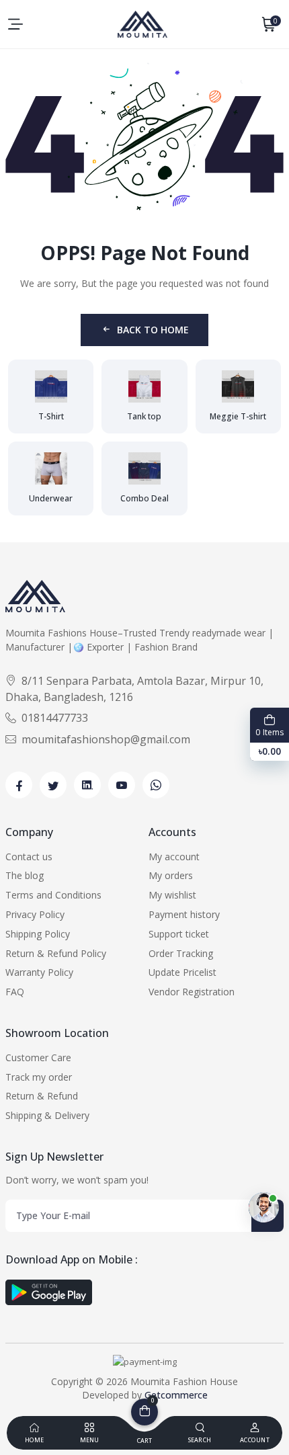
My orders (171, 875)
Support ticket (179, 933)
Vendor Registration (192, 991)
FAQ (14, 991)
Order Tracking (181, 953)
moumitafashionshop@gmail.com (106, 739)
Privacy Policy (35, 914)
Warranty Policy (39, 972)
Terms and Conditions (53, 894)
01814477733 (55, 717)
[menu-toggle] (15, 24)
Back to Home (153, 329)
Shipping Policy (37, 933)
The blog (24, 875)
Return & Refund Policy (55, 953)
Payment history (184, 914)
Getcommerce (176, 1394)
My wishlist (172, 894)
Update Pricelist (182, 972)
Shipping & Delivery (47, 1115)
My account (174, 856)
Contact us (28, 856)
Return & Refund (41, 1095)
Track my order (38, 1077)
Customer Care (38, 1057)
